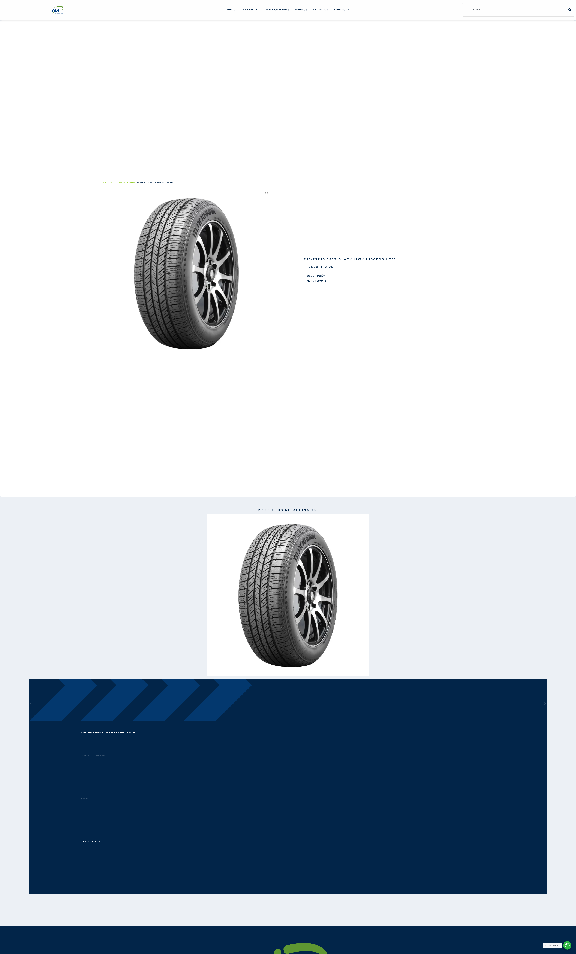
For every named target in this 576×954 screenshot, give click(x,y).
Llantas (248, 9)
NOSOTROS (320, 9)
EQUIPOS (301, 9)
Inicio (231, 9)
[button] (267, 193)
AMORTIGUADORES (276, 9)
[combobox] (515, 9)
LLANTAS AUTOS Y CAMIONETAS (121, 183)
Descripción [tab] (321, 267)
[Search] (571, 9)
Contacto (341, 9)
